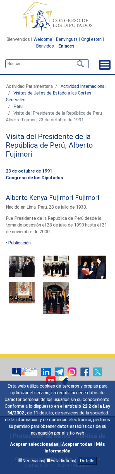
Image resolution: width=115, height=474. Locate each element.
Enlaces (66, 46)
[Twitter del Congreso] (98, 371)
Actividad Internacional (83, 86)
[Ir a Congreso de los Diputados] (57, 16)
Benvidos (45, 46)
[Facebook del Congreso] (85, 371)
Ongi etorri (91, 39)
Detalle (87, 460)
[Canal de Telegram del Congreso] (59, 371)
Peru (18, 106)
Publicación (19, 243)
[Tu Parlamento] (25, 371)
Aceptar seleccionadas (34, 444)
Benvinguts (67, 39)
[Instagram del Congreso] (72, 371)
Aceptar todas (78, 444)
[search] (47, 63)
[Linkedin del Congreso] (46, 371)
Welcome (42, 39)
